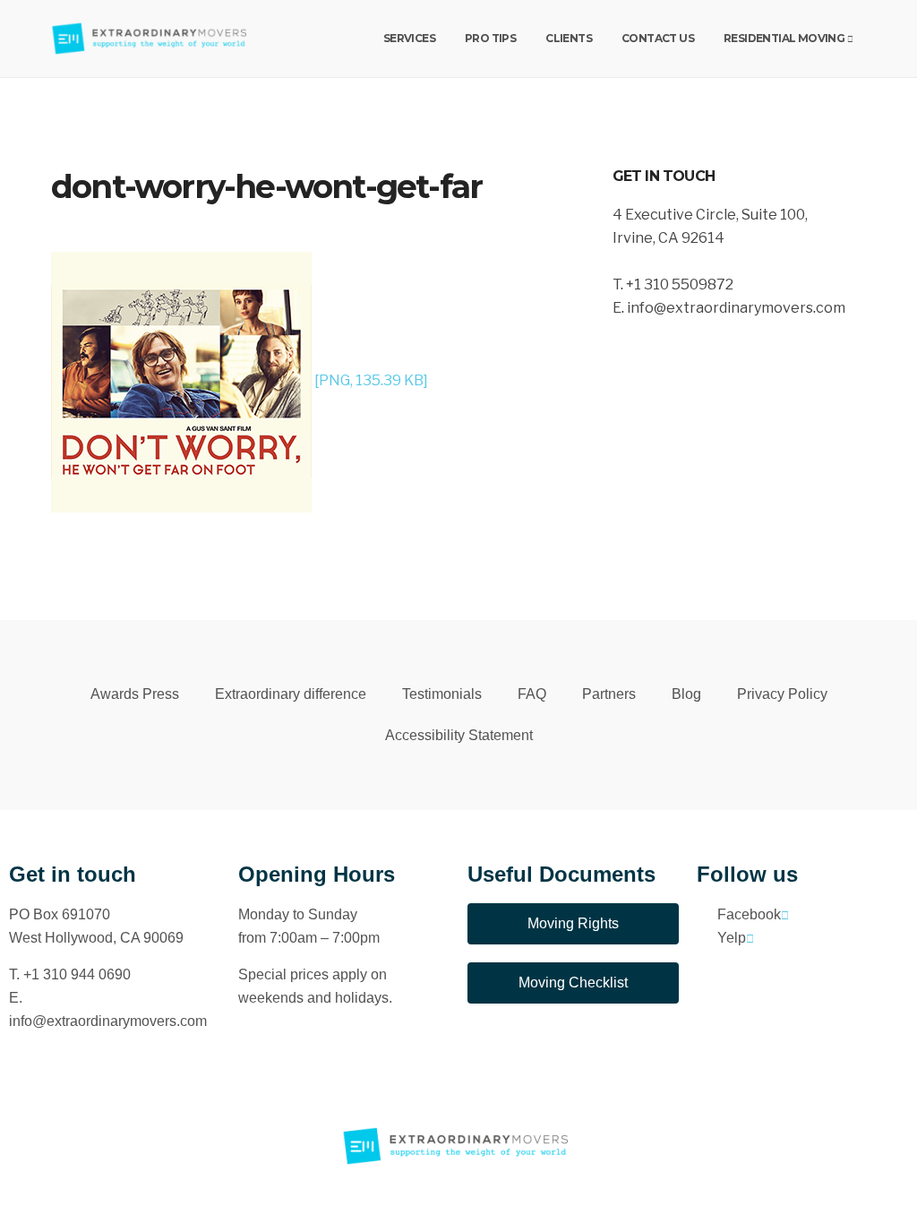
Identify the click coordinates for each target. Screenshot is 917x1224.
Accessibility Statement (459, 735)
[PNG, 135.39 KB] (370, 380)
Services (409, 38)
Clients (568, 38)
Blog (686, 694)
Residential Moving (784, 38)
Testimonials (442, 694)
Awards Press (134, 694)
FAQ (532, 694)
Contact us (657, 38)
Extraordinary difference (290, 694)
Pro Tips (490, 38)
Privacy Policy (782, 694)
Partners (609, 694)
